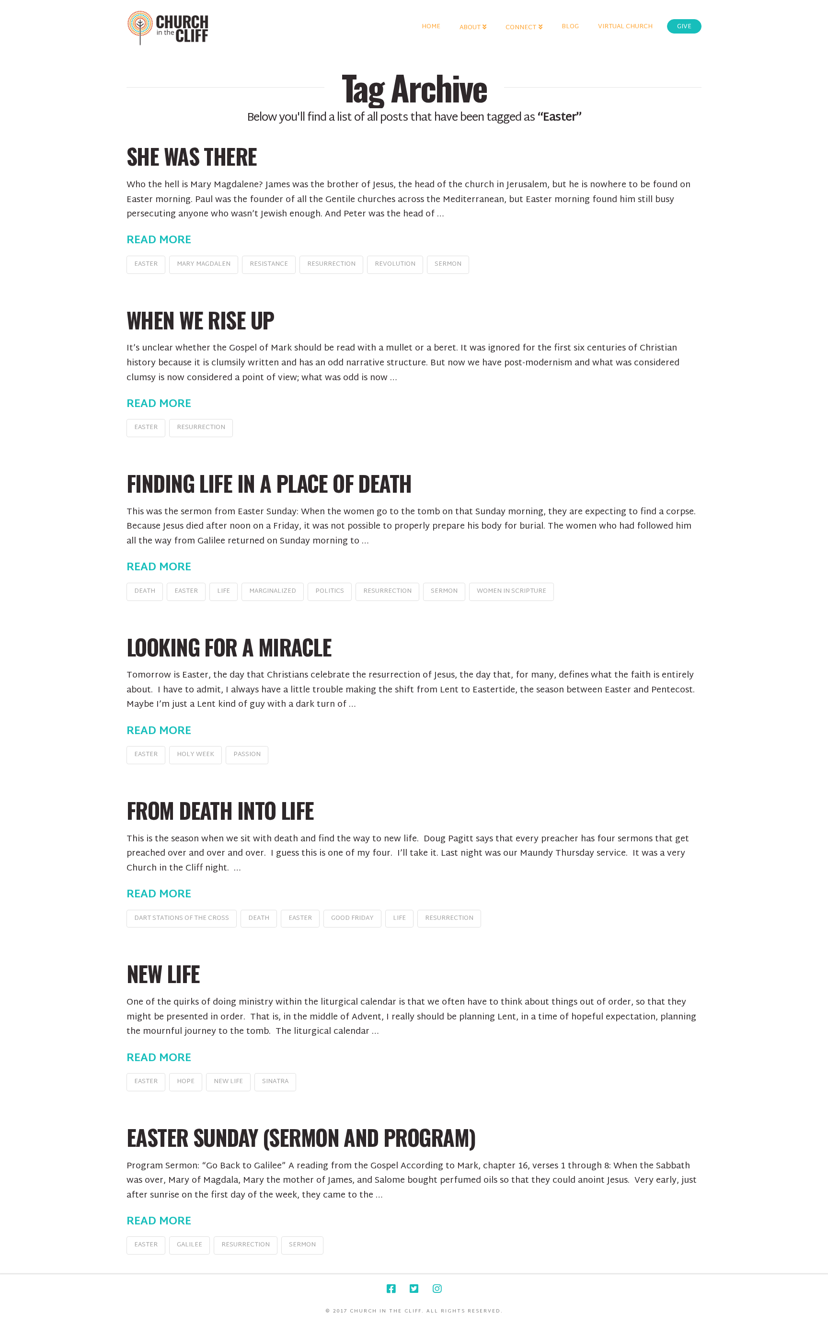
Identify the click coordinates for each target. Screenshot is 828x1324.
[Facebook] (391, 1289)
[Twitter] (414, 1289)
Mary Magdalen (203, 264)
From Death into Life (220, 810)
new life (228, 1081)
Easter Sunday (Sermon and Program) (300, 1137)
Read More (158, 241)
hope (186, 1081)
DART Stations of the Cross (181, 918)
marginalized (272, 591)
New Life (162, 973)
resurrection (331, 264)
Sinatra (275, 1081)
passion (247, 754)
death (144, 591)
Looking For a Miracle (228, 647)
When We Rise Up (200, 320)
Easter (146, 264)
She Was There (191, 156)
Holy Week (195, 754)
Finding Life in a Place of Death (269, 483)
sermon (448, 264)
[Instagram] (437, 1289)
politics (329, 591)
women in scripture (511, 591)
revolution (395, 264)
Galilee (189, 1245)
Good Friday (352, 918)
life (223, 591)
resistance (269, 264)
